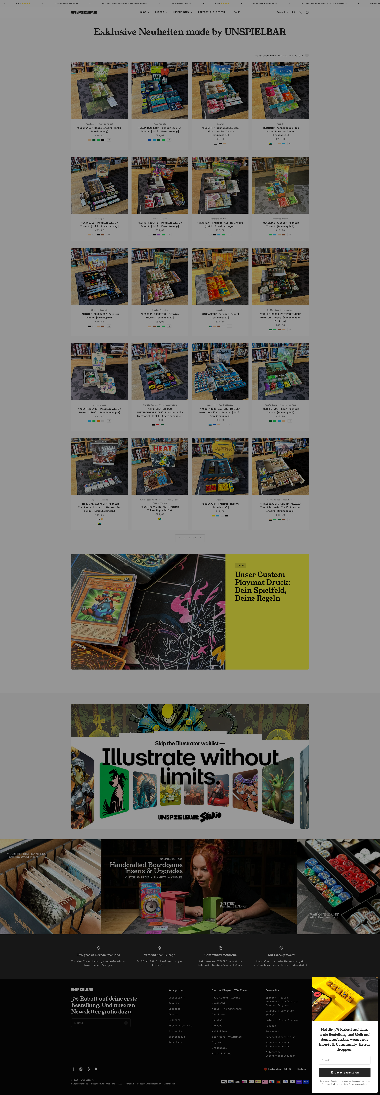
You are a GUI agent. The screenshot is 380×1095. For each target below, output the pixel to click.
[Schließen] (371, 983)
